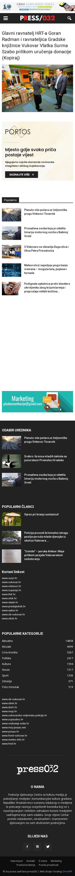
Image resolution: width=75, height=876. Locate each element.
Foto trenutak (10, 687)
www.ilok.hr (9, 594)
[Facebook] (27, 847)
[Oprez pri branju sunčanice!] (11, 519)
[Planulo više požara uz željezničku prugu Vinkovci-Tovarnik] (11, 214)
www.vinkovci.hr (11, 586)
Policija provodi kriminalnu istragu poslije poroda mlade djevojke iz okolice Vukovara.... (46, 536)
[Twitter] (48, 847)
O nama (42, 861)
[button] (69, 18)
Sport (5, 675)
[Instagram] (37, 847)
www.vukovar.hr (11, 582)
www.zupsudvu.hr (12, 719)
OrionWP (67, 871)
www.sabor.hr (10, 610)
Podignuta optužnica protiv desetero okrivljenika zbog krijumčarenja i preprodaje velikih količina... (47, 287)
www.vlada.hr (10, 602)
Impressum (17, 861)
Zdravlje (7, 681)
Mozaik (6, 646)
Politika (6, 658)
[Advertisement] (37, 343)
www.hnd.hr (9, 743)
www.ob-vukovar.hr (13, 614)
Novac (6, 669)
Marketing (56, 861)
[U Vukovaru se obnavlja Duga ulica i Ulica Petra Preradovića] (11, 251)
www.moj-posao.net (14, 727)
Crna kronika (10, 652)
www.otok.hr (9, 598)
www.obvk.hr (9, 618)
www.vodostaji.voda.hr (15, 723)
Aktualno (7, 641)
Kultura (6, 664)
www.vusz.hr (9, 578)
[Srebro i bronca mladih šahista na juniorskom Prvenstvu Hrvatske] (11, 461)
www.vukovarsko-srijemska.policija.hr (24, 715)
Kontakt (31, 861)
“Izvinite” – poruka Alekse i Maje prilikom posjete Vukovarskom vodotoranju (44, 555)
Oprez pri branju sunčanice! (41, 514)
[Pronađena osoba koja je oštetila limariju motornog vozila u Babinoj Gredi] (11, 233)
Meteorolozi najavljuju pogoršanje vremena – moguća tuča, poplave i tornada (46, 269)
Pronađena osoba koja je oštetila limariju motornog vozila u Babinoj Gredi (46, 232)
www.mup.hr (9, 711)
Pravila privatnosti (48, 865)
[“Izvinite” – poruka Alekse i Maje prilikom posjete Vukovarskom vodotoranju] (11, 556)
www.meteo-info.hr (13, 739)
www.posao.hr (10, 731)
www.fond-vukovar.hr (14, 735)
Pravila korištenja (26, 865)
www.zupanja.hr (11, 590)
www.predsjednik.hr (14, 606)
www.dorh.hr (9, 707)
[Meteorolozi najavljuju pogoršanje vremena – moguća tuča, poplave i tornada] (11, 270)
